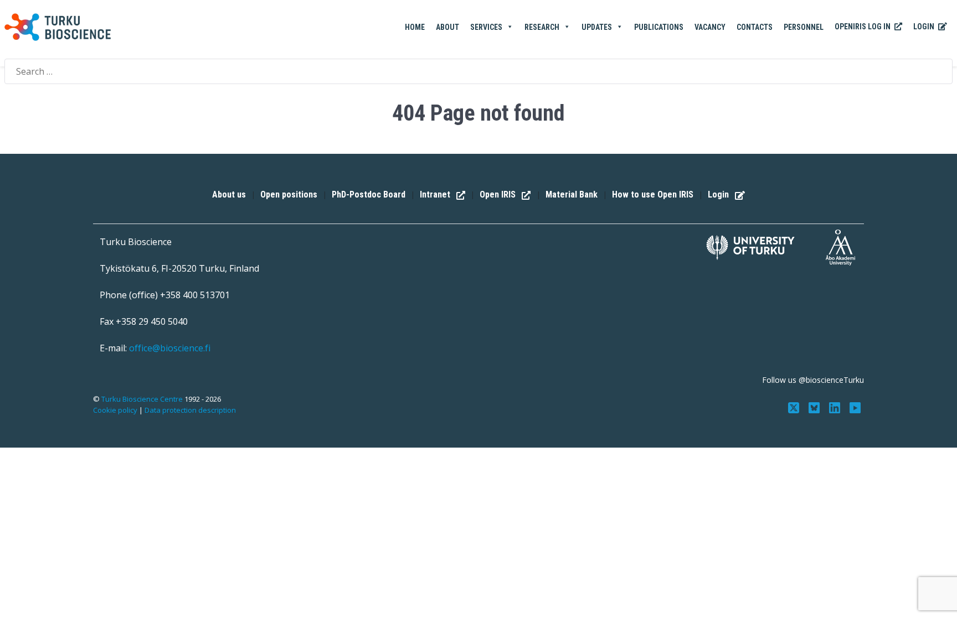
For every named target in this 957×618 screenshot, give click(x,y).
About (447, 27)
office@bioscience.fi (169, 348)
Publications (658, 27)
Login (924, 26)
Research (541, 27)
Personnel (804, 27)
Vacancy (710, 27)
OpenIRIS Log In (863, 26)
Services (486, 27)
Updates (597, 27)
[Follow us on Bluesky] (815, 406)
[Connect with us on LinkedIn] (835, 406)
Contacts (755, 27)
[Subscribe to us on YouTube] (855, 406)
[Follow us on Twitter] (795, 406)
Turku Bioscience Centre (142, 399)
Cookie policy (115, 410)
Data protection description (190, 410)
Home (415, 27)
